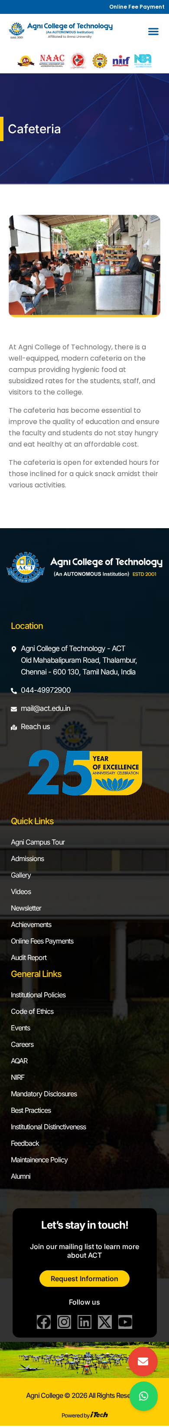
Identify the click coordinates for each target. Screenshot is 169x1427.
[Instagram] (64, 1322)
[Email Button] (143, 1361)
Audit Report (28, 957)
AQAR (19, 1060)
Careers (22, 1044)
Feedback (25, 1143)
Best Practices (31, 1110)
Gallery (21, 875)
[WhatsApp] (144, 1396)
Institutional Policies (38, 994)
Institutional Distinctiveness (48, 1126)
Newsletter (26, 908)
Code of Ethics (32, 1011)
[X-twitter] (105, 1322)
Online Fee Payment (137, 6)
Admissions (27, 858)
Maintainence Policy (39, 1159)
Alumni (20, 1176)
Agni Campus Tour (38, 842)
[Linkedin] (84, 1322)
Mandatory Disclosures (44, 1093)
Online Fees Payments (42, 941)
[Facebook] (44, 1322)
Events (20, 1027)
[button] (153, 31)
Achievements (31, 924)
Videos (21, 891)
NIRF (17, 1077)
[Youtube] (125, 1322)
